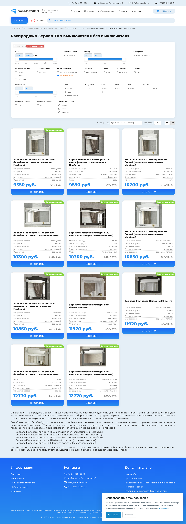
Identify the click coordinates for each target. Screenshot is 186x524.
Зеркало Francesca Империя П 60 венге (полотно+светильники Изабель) (90, 162)
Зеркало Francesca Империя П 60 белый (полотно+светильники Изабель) (34, 162)
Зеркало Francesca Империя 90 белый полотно (89, 306)
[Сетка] (172, 123)
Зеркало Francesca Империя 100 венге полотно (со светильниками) (91, 373)
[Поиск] (49, 20)
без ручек (123, 72)
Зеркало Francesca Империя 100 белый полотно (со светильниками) (36, 373)
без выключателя (35, 46)
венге (68, 92)
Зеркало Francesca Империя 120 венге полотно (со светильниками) (91, 234)
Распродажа (17, 478)
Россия (139, 72)
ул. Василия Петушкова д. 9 (110, 3)
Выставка (75, 11)
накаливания (91, 72)
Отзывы (123, 11)
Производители (133, 478)
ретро (131, 88)
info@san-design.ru (140, 3)
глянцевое (21, 79)
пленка (20, 72)
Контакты (136, 11)
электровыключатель (68, 72)
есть (108, 72)
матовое (20, 76)
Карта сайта (131, 474)
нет (104, 92)
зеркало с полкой (142, 55)
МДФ (41, 105)
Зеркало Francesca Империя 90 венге (148, 301)
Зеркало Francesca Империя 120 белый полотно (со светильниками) (36, 234)
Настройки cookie (134, 487)
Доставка (89, 11)
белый (69, 88)
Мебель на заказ (106, 11)
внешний (42, 72)
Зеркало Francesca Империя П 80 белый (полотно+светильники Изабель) (146, 234)
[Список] (167, 123)
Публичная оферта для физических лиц (146, 491)
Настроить (129, 515)
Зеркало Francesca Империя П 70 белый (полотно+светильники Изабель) (146, 162)
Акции (40, 20)
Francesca (71, 55)
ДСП (19, 105)
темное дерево (72, 95)
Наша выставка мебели (23, 483)
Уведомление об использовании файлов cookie (150, 483)
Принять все (113, 515)
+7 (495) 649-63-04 (167, 3)
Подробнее (164, 508)
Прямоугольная (151, 88)
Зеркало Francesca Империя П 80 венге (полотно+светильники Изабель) (34, 306)
